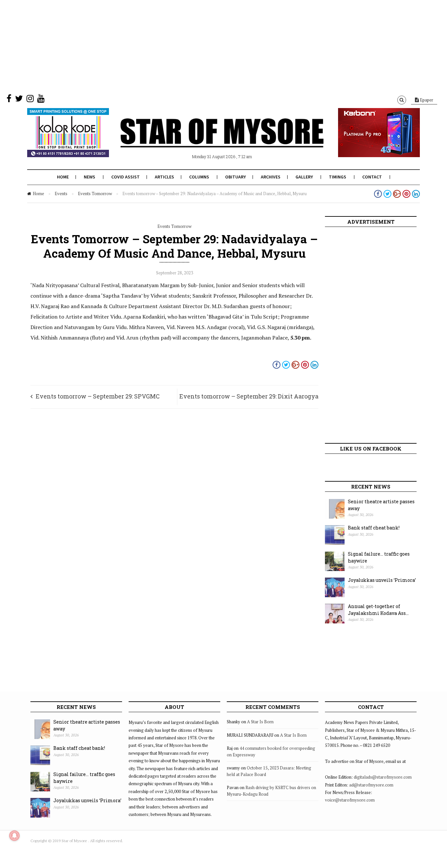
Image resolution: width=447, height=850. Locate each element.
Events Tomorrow (95, 193)
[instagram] (30, 100)
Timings (337, 177)
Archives (270, 177)
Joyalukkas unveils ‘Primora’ (382, 580)
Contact (372, 177)
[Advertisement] (196, 46)
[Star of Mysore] (207, 140)
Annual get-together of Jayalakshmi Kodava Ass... (378, 609)
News (89, 177)
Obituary (235, 177)
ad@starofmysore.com (371, 785)
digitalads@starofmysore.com (383, 777)
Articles (164, 177)
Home (63, 177)
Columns (199, 177)
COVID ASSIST (125, 177)
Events (61, 193)
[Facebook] (9, 100)
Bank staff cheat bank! (374, 528)
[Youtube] (41, 100)
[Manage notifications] (14, 835)
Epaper (426, 100)
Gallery (304, 177)
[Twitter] (19, 100)
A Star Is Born (260, 722)
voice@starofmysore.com (350, 800)
